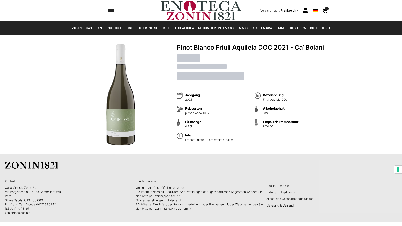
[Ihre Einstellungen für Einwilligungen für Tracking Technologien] (398, 169)
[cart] (325, 10)
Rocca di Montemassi (216, 28)
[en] (315, 5)
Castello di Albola (177, 28)
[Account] (305, 10)
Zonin (77, 28)
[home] (201, 10)
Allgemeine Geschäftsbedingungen (289, 198)
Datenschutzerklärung (281, 192)
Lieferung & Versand (280, 205)
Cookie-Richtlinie (277, 185)
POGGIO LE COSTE (121, 28)
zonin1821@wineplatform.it (173, 208)
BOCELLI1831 (320, 28)
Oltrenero (148, 28)
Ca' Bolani (94, 28)
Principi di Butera (291, 28)
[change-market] (280, 10)
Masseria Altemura (255, 28)
